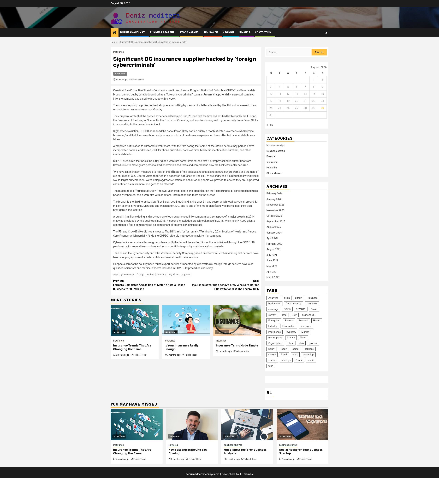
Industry (272, 326)
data (284, 315)
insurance (161, 274)
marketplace (275, 337)
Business (312, 298)
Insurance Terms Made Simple (237, 345)
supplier (186, 274)
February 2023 (274, 243)
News (303, 337)
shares (272, 354)
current (272, 315)
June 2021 (272, 260)
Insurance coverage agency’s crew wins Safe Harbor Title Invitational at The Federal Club (225, 285)
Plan (301, 343)
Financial (303, 320)
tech (270, 366)
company (312, 303)
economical (308, 315)
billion (287, 298)
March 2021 (273, 277)
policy (271, 349)
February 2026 (274, 193)
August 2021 (273, 249)
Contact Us (263, 32)
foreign (140, 274)
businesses (274, 303)
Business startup (162, 32)
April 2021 (272, 271)
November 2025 (275, 210)
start (295, 354)
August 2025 (273, 227)
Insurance (211, 32)
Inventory (291, 332)
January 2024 (274, 232)
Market (305, 332)
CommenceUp (293, 303)
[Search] (326, 32)
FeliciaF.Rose (137, 79)
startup (272, 360)
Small (284, 354)
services (309, 349)
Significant (174, 274)
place (291, 343)
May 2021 (271, 266)
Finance (244, 32)
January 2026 (274, 199)
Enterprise (274, 320)
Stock (299, 360)
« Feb (269, 124)
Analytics (273, 298)
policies (313, 343)
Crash (314, 309)
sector (296, 349)
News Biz (228, 32)
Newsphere (228, 474)
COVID (287, 309)
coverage (273, 309)
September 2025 (275, 221)
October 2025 (274, 215)
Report (283, 349)
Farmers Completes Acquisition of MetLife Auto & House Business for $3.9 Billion (149, 285)
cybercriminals (127, 274)
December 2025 (275, 204)
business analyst (132, 32)
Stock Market (189, 32)
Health (316, 320)
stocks (311, 360)
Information (288, 326)
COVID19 (301, 309)
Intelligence (274, 332)
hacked (150, 274)
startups (286, 360)
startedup (308, 354)
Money (291, 337)
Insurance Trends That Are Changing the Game (132, 347)
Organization (275, 343)
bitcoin (298, 298)
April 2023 (272, 238)
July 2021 (271, 255)
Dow (294, 315)
